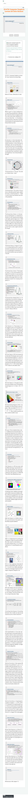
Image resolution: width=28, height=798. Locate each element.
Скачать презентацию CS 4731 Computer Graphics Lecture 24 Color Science (14, 49)
